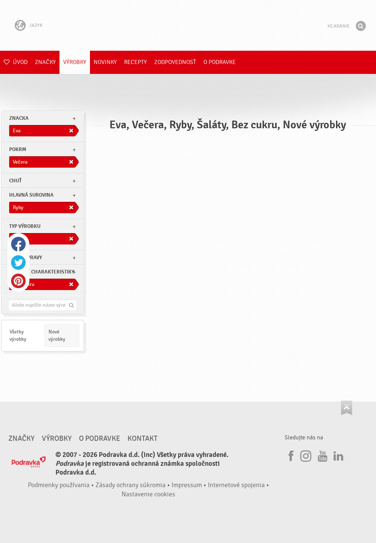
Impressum (186, 485)
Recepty (135, 62)
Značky (45, 62)
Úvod (19, 62)
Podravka (188, 25)
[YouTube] (321, 454)
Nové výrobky (56, 335)
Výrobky (74, 62)
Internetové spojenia (236, 485)
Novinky (105, 62)
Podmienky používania (59, 485)
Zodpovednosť (175, 62)
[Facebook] (290, 454)
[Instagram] (305, 454)
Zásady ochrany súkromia (130, 485)
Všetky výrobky (18, 335)
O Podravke (219, 62)
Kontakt (142, 438)
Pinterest (18, 281)
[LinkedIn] (337, 454)
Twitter (18, 262)
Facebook (18, 244)
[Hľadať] (360, 26)
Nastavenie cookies (148, 494)
